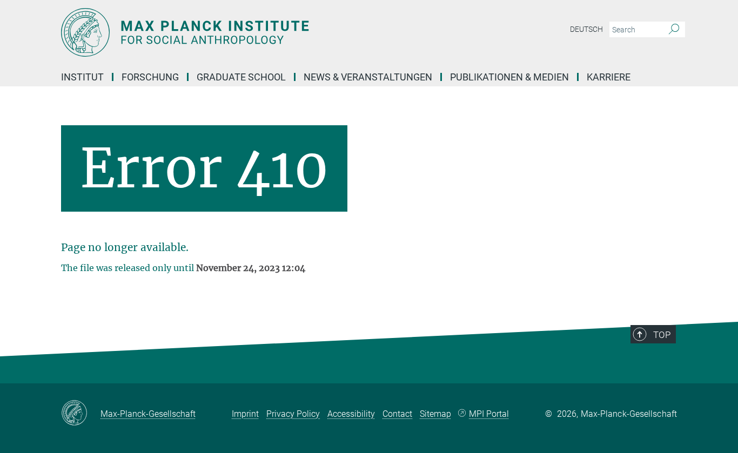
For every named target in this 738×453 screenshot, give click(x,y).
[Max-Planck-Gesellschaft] (80, 414)
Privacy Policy (293, 414)
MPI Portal (489, 414)
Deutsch (586, 29)
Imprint (245, 414)
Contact (397, 414)
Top (661, 334)
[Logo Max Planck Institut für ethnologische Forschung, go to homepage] (263, 32)
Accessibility (351, 414)
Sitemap (435, 414)
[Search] (674, 29)
